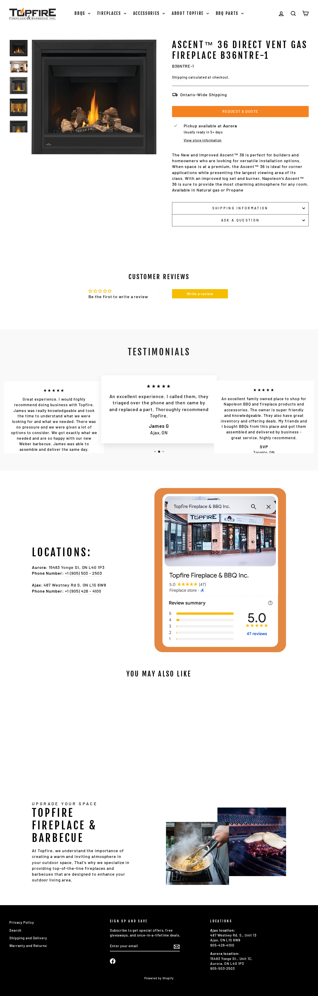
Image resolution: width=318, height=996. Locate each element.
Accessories (147, 13)
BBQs (80, 13)
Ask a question (240, 220)
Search (15, 930)
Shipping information (240, 208)
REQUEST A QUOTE (240, 111)
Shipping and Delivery (28, 938)
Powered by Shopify (159, 978)
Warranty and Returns (28, 945)
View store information (203, 140)
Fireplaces (110, 13)
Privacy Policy (21, 922)
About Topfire (188, 13)
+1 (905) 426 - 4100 (83, 591)
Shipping (179, 77)
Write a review (200, 293)
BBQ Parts (228, 13)
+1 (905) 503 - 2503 (83, 573)
